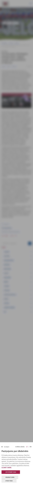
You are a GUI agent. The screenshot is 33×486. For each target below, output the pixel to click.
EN (30, 447)
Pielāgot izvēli (10, 477)
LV (27, 447)
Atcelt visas (9, 481)
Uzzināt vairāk (6, 468)
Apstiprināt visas (11, 472)
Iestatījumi (6, 447)
